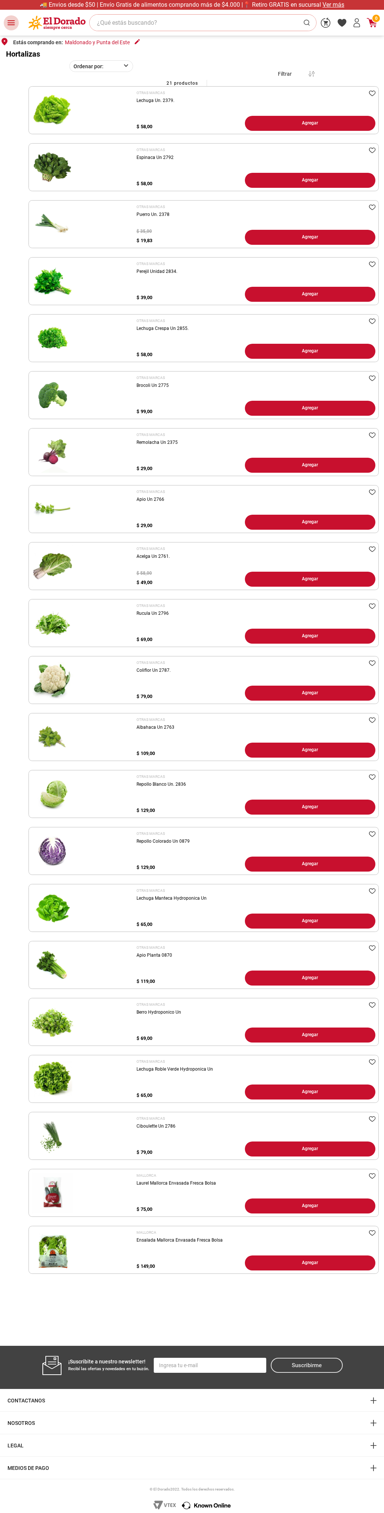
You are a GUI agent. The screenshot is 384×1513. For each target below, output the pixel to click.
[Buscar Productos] (308, 23)
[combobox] (202, 22)
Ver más (228, 4)
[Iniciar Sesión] (357, 22)
